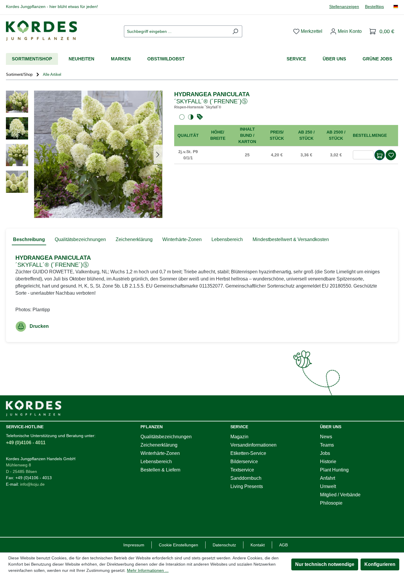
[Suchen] (235, 31)
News (326, 436)
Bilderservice (244, 461)
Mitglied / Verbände (340, 494)
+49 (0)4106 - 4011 (26, 442)
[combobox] (176, 31)
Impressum (133, 545)
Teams (327, 444)
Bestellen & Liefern (160, 469)
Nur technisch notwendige (324, 564)
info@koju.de (32, 484)
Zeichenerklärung (158, 444)
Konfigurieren (379, 564)
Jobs (325, 453)
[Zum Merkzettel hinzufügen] (391, 155)
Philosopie (331, 503)
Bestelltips (374, 6)
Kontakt (258, 545)
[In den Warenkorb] (379, 155)
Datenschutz (224, 545)
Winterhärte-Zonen (160, 453)
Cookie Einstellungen (178, 545)
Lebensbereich (156, 461)
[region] (84, 154)
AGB (283, 545)
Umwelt (328, 486)
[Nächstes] (157, 154)
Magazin (239, 436)
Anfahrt (327, 478)
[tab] (29, 240)
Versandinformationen (253, 444)
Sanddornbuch (245, 478)
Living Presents (246, 486)
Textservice (242, 469)
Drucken (39, 326)
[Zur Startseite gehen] (41, 30)
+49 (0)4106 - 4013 (33, 477)
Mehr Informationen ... (148, 570)
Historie (328, 461)
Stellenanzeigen (344, 6)
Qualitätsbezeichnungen (166, 436)
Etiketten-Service (248, 453)
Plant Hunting (334, 469)
